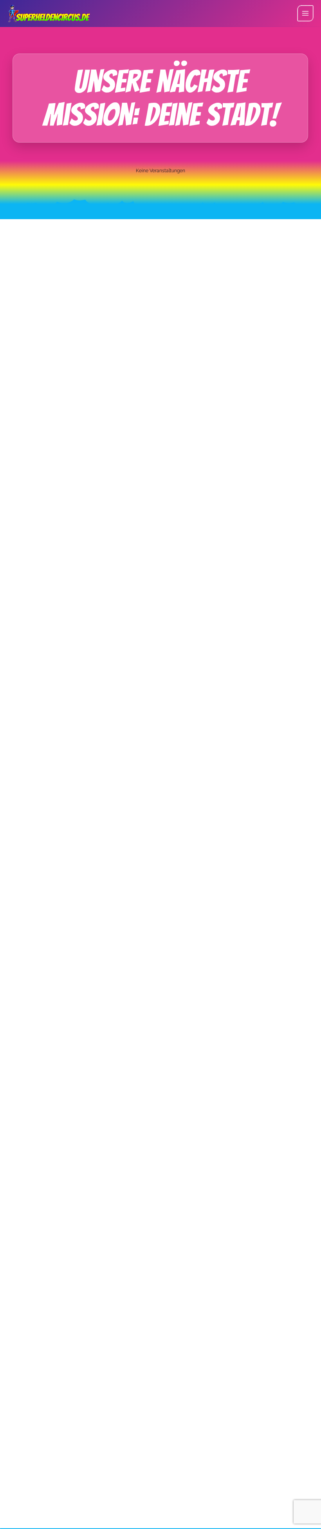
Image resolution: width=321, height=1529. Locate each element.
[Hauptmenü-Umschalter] (305, 13)
